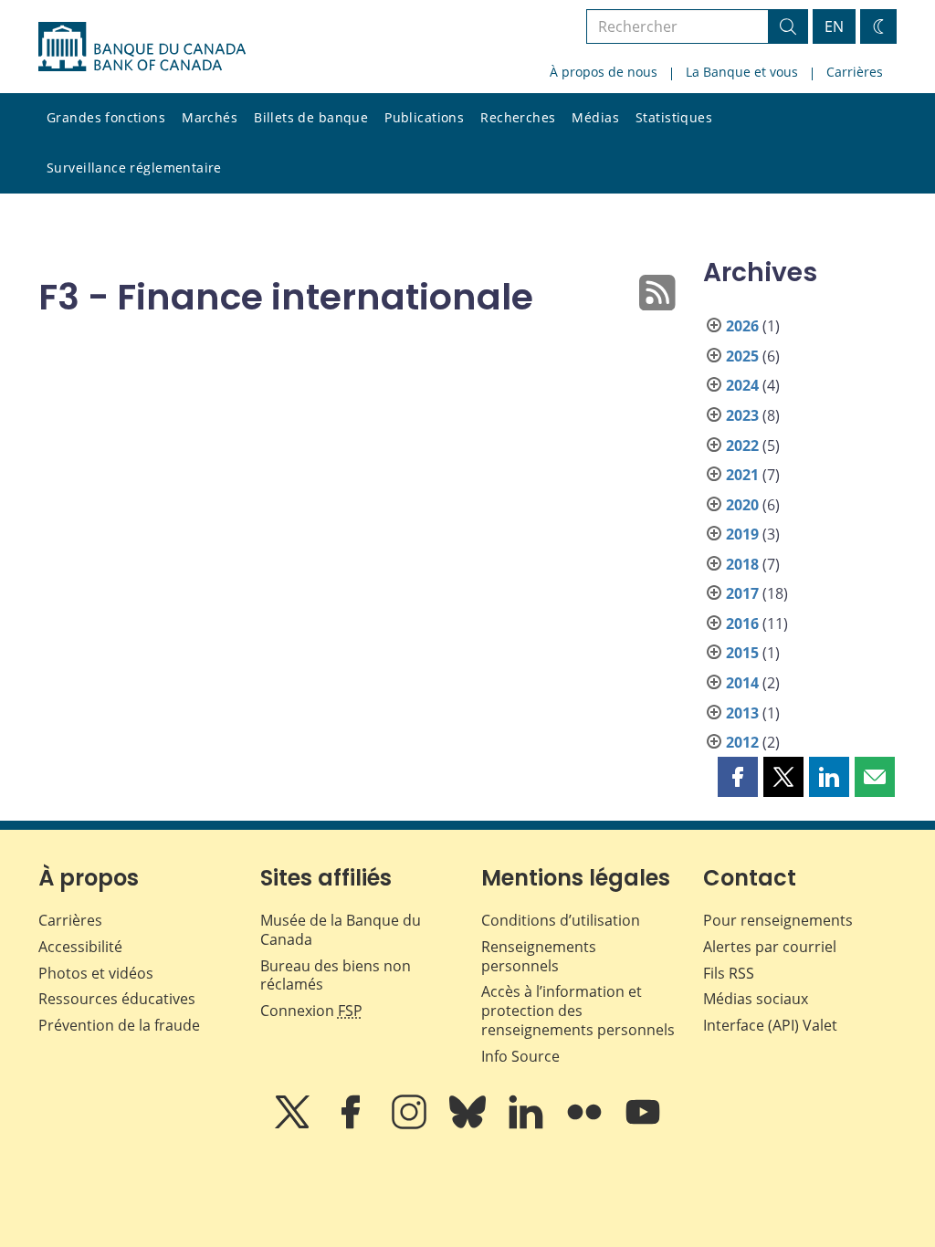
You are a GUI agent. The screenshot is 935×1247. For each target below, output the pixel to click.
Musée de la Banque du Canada (340, 929)
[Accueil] (142, 46)
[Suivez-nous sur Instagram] (411, 1125)
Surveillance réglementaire (134, 167)
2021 (742, 475)
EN (834, 26)
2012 (742, 742)
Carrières (854, 71)
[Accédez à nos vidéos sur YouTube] (642, 1125)
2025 (742, 356)
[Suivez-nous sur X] (294, 1125)
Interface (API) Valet (770, 1025)
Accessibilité (80, 947)
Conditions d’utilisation (560, 920)
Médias (595, 117)
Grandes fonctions (106, 117)
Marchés (209, 117)
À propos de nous (603, 71)
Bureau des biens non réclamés (335, 975)
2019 (742, 534)
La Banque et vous (742, 71)
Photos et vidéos (95, 973)
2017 (742, 593)
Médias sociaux (755, 999)
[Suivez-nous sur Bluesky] (469, 1125)
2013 (742, 713)
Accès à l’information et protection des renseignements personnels (578, 1010)
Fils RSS (728, 973)
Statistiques (674, 117)
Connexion (311, 1011)
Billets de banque (311, 117)
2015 (742, 653)
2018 (742, 564)
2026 (742, 326)
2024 (742, 385)
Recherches (517, 117)
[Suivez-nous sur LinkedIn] (528, 1125)
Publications (424, 117)
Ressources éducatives (116, 999)
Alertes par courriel (769, 947)
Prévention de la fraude (119, 1025)
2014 (742, 683)
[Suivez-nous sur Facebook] (352, 1125)
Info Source (520, 1056)
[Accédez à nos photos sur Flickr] (586, 1125)
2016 (742, 623)
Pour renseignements (778, 920)
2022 (742, 445)
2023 (742, 415)
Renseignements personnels (538, 956)
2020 (742, 505)
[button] (738, 777)
